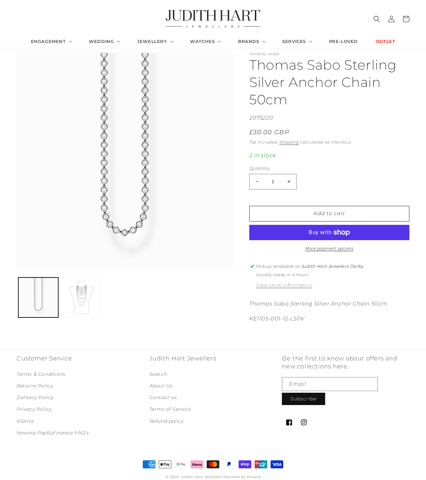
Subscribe (304, 399)
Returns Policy (35, 386)
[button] (51, 41)
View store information (284, 285)
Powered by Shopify (242, 477)
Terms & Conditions (41, 374)
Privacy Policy (34, 409)
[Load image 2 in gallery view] (82, 297)
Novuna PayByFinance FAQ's (53, 433)
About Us (161, 386)
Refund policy (166, 421)
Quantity (259, 168)
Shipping (289, 142)
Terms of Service (170, 409)
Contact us (163, 397)
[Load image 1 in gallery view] (38, 297)
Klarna (25, 421)
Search (158, 374)
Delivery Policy (35, 397)
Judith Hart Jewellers (201, 477)
